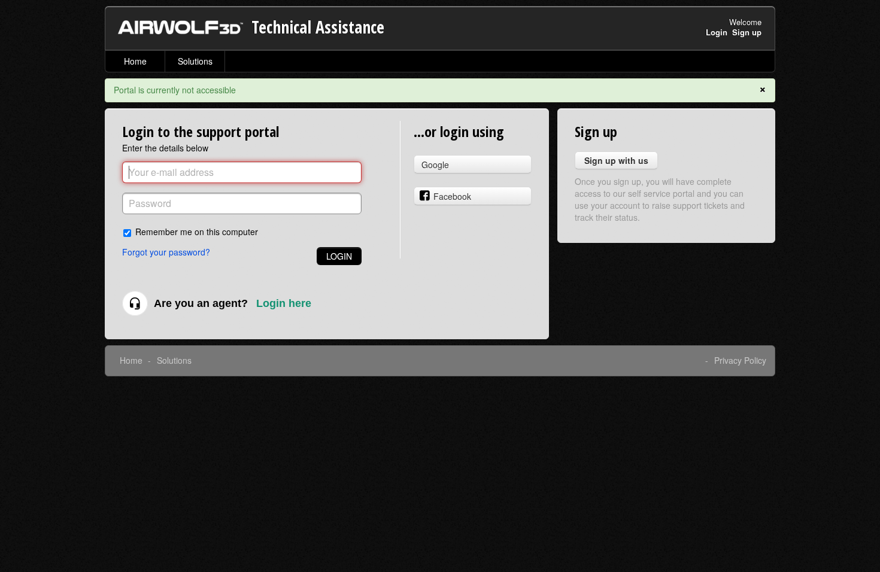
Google (435, 165)
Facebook (452, 196)
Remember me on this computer (196, 231)
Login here (283, 303)
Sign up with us (616, 160)
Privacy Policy (740, 360)
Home (135, 61)
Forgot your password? (166, 252)
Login (339, 256)
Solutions (195, 61)
